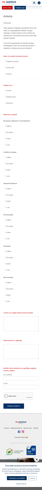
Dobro (8, 138)
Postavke (32, 478)
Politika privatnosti (16, 428)
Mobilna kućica (11, 97)
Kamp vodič (10, 68)
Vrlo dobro (9, 132)
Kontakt (35, 428)
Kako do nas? (27, 428)
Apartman (9, 103)
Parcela (8, 90)
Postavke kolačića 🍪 (21, 437)
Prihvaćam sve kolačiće (17, 478)
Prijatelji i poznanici (12, 61)
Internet (9, 74)
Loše (8, 145)
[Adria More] (9, 3)
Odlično (8, 126)
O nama (6, 428)
